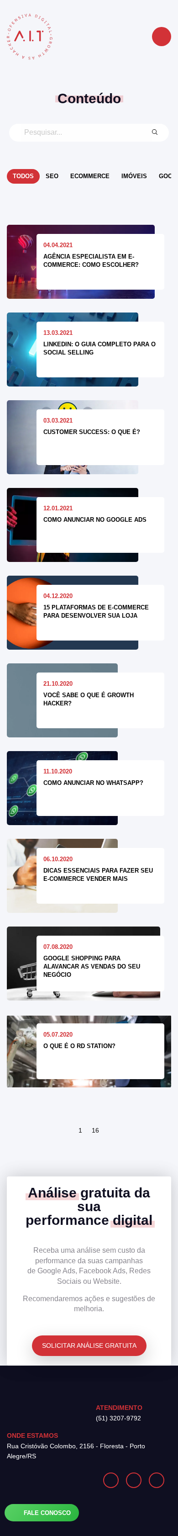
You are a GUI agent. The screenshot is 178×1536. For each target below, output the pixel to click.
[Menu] (161, 36)
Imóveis (134, 176)
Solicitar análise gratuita (89, 1345)
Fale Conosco (46, 1513)
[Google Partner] (48, 1480)
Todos (23, 176)
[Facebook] (133, 1480)
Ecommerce (90, 176)
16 (95, 1130)
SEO (52, 176)
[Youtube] (156, 1480)
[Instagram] (111, 1480)
